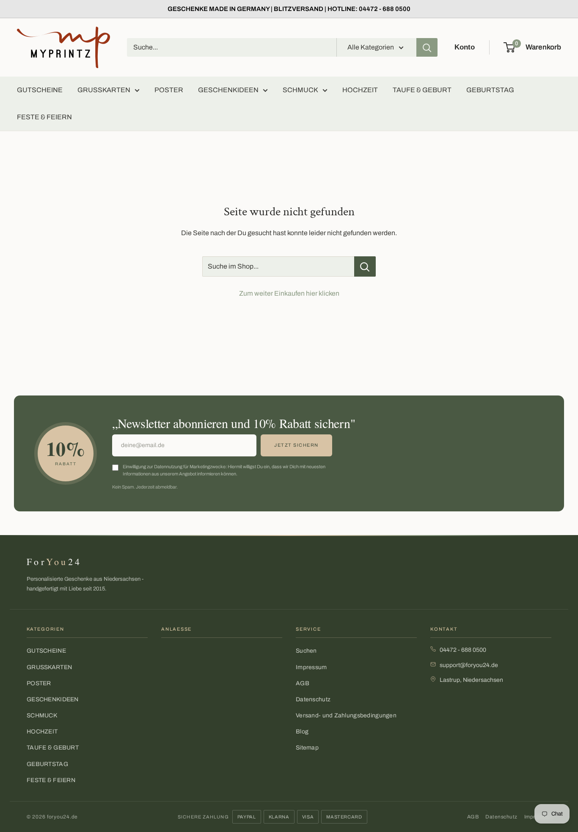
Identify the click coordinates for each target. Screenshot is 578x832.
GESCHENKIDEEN (228, 89)
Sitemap (307, 747)
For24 (54, 561)
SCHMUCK (300, 89)
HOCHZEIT (360, 89)
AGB (302, 683)
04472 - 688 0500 (463, 650)
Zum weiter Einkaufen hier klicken (289, 293)
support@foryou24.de (469, 665)
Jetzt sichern (296, 445)
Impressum (311, 667)
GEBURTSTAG (490, 89)
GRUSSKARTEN (103, 89)
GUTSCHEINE (40, 89)
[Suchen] (427, 47)
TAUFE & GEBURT (422, 89)
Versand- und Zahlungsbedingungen (346, 715)
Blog (302, 731)
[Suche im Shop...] (365, 266)
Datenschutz (313, 699)
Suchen (306, 651)
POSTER (168, 89)
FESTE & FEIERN (44, 117)
